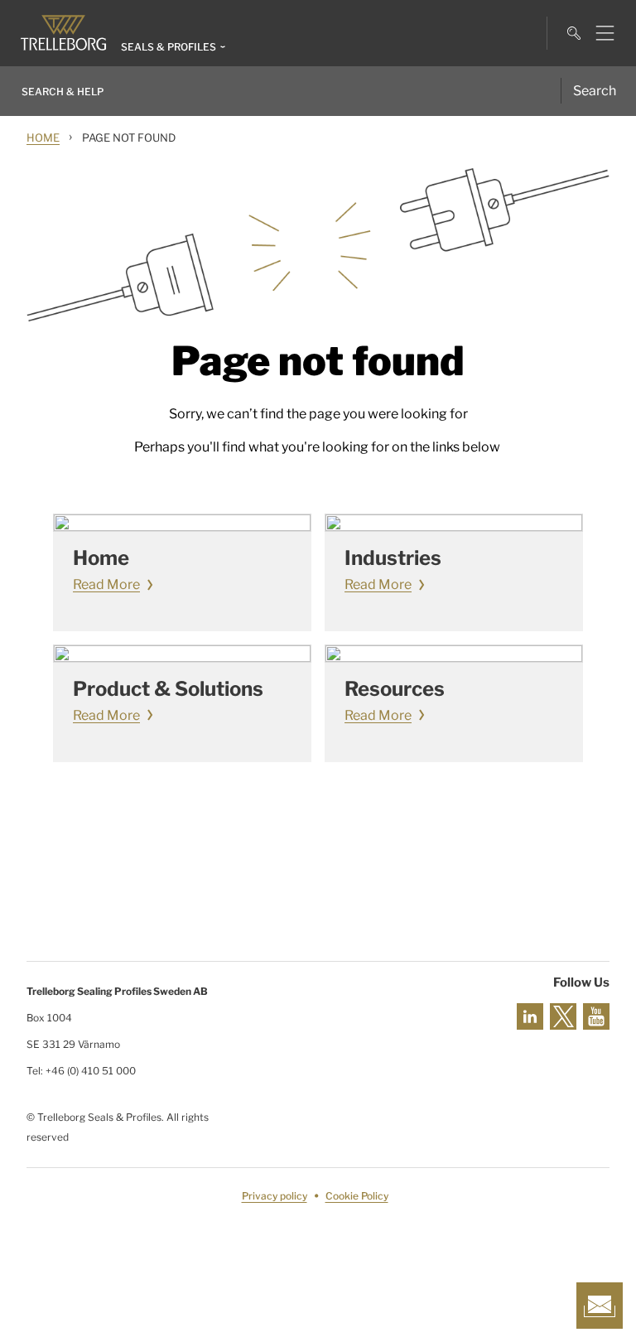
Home (43, 137)
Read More (106, 584)
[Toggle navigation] (598, 33)
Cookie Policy (356, 1196)
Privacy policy (274, 1196)
